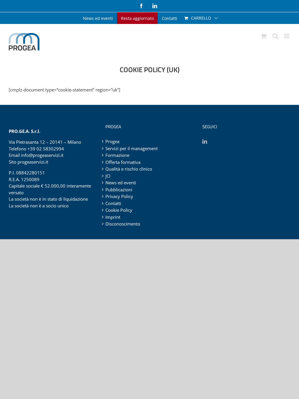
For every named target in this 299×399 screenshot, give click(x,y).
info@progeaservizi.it (42, 155)
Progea (112, 141)
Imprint (112, 217)
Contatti (113, 203)
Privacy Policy (119, 196)
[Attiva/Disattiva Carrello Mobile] (264, 36)
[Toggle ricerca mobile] (275, 36)
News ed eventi (120, 182)
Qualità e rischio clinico (128, 169)
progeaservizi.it (33, 162)
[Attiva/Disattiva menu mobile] (287, 36)
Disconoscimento (122, 224)
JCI (107, 176)
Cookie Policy (118, 210)
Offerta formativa (122, 162)
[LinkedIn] (204, 141)
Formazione (117, 155)
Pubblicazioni (118, 189)
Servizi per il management (131, 148)
